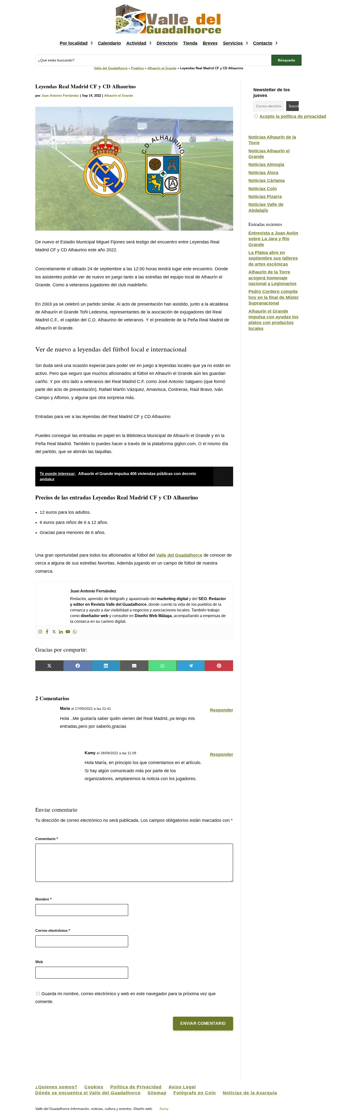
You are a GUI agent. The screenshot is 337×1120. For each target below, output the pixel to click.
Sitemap (157, 1092)
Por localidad (74, 43)
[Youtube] (68, 632)
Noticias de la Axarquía (250, 1092)
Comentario (46, 839)
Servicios (233, 43)
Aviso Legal (182, 1086)
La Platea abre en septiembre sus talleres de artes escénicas (273, 258)
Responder (221, 710)
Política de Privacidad (136, 1086)
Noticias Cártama (266, 180)
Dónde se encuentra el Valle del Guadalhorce (88, 1092)
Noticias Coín (262, 188)
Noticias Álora (263, 172)
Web (39, 962)
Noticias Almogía (266, 164)
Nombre (43, 899)
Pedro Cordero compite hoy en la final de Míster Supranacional (273, 297)
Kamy (164, 1109)
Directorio (167, 43)
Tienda (190, 43)
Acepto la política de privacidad (293, 116)
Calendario (109, 43)
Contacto (262, 43)
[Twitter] (54, 632)
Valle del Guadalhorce (111, 68)
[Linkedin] (61, 632)
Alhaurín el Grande (162, 68)
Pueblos (137, 68)
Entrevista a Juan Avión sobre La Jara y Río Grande (273, 239)
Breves (210, 43)
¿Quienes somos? (56, 1086)
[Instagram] (40, 632)
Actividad (136, 43)
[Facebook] (47, 632)
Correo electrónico (52, 930)
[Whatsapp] (75, 632)
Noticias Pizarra (265, 196)
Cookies (93, 1086)
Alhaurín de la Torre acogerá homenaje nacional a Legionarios (272, 278)
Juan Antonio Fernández (60, 95)
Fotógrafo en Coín (194, 1092)
